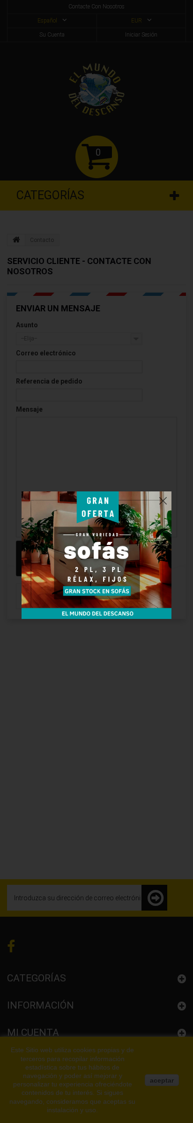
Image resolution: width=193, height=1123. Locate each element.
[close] (163, 498)
